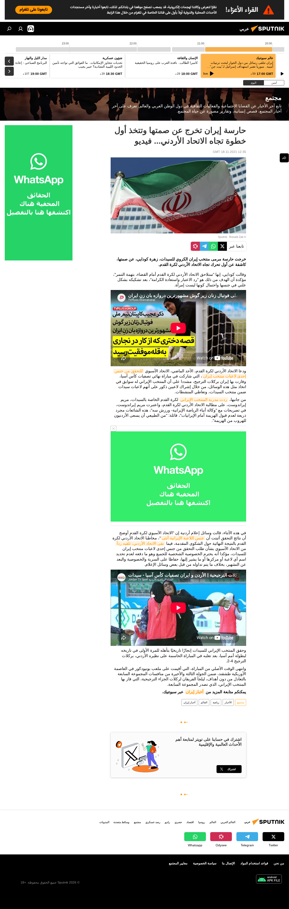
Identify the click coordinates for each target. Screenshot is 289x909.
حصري (178, 822)
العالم (204, 702)
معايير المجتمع (178, 863)
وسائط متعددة (121, 822)
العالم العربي (228, 822)
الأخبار (228, 702)
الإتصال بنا (228, 863)
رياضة (216, 702)
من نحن (279, 863)
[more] (284, 157)
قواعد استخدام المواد (254, 863)
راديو (167, 822)
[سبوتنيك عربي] (269, 32)
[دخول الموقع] (20, 28)
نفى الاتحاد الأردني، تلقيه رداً (140, 543)
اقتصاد (190, 822)
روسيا (201, 822)
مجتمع (240, 702)
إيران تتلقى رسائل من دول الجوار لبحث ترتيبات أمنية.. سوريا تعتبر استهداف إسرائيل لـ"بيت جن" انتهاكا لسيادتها (241, 66)
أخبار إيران (194, 692)
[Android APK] (269, 879)
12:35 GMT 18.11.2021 (229, 152)
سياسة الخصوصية (205, 863)
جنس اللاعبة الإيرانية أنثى (183, 538)
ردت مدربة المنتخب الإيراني (203, 399)
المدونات (104, 822)
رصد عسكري (152, 822)
